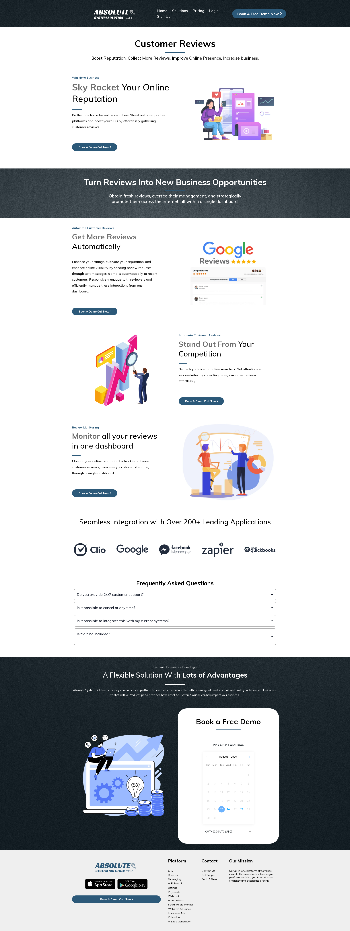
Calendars (174, 917)
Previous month (206, 757)
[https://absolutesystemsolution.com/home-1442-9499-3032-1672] (115, 13)
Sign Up (164, 16)
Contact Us (208, 870)
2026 (234, 756)
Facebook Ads (176, 913)
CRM (171, 870)
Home (162, 11)
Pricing (198, 11)
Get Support (209, 875)
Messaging (174, 879)
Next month (250, 757)
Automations (176, 900)
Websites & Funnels (180, 909)
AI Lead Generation (179, 921)
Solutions (180, 11)
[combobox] (228, 832)
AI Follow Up (175, 883)
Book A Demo (210, 879)
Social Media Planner (180, 904)
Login (214, 11)
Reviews (173, 875)
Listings (172, 887)
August (223, 756)
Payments (174, 892)
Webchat (173, 896)
